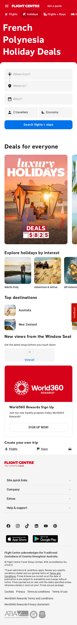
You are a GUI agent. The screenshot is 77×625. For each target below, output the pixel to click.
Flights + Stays (57, 14)
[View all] (29, 352)
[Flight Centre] (25, 5)
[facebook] (8, 526)
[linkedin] (36, 526)
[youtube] (46, 526)
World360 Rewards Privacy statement (27, 604)
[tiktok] (27, 526)
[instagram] (18, 526)
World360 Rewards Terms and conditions (28, 598)
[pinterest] (55, 526)
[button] (74, 312)
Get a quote (54, 5)
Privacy (20, 591)
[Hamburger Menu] (6, 5)
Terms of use (59, 591)
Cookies (9, 591)
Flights (13, 14)
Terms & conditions (38, 591)
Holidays (32, 14)
